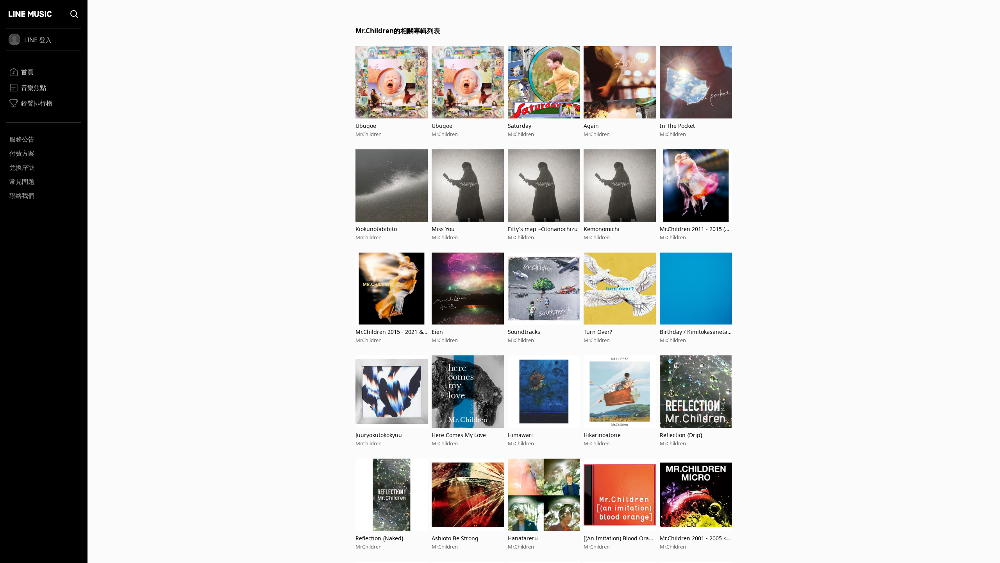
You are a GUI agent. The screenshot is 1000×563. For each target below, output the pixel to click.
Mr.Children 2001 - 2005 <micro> (696, 538)
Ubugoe (365, 125)
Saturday (519, 125)
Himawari (520, 435)
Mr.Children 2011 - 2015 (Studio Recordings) (695, 229)
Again (591, 125)
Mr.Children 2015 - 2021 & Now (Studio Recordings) (389, 331)
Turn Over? (598, 331)
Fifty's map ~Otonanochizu (543, 229)
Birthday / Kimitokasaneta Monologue (693, 331)
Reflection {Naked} (379, 538)
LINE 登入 (38, 40)
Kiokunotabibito (376, 229)
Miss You (443, 229)
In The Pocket (677, 125)
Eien (437, 331)
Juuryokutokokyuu (378, 435)
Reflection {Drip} (681, 435)
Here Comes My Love (459, 435)
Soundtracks (524, 331)
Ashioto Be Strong (455, 538)
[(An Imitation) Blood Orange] (618, 538)
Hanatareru (523, 538)
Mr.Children (368, 134)
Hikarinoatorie (602, 435)
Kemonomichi (602, 229)
